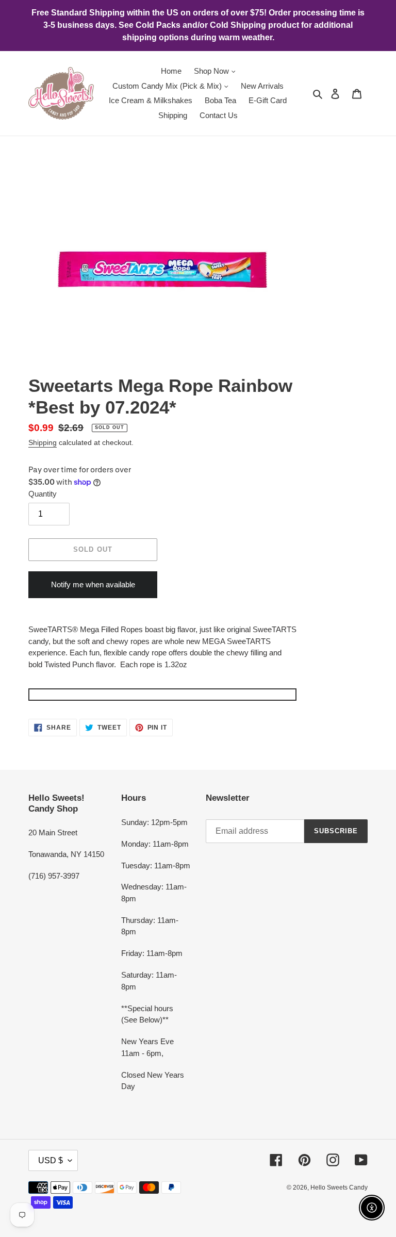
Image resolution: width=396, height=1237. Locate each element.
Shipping (42, 442)
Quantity (42, 493)
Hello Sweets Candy (339, 1187)
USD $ (50, 1160)
